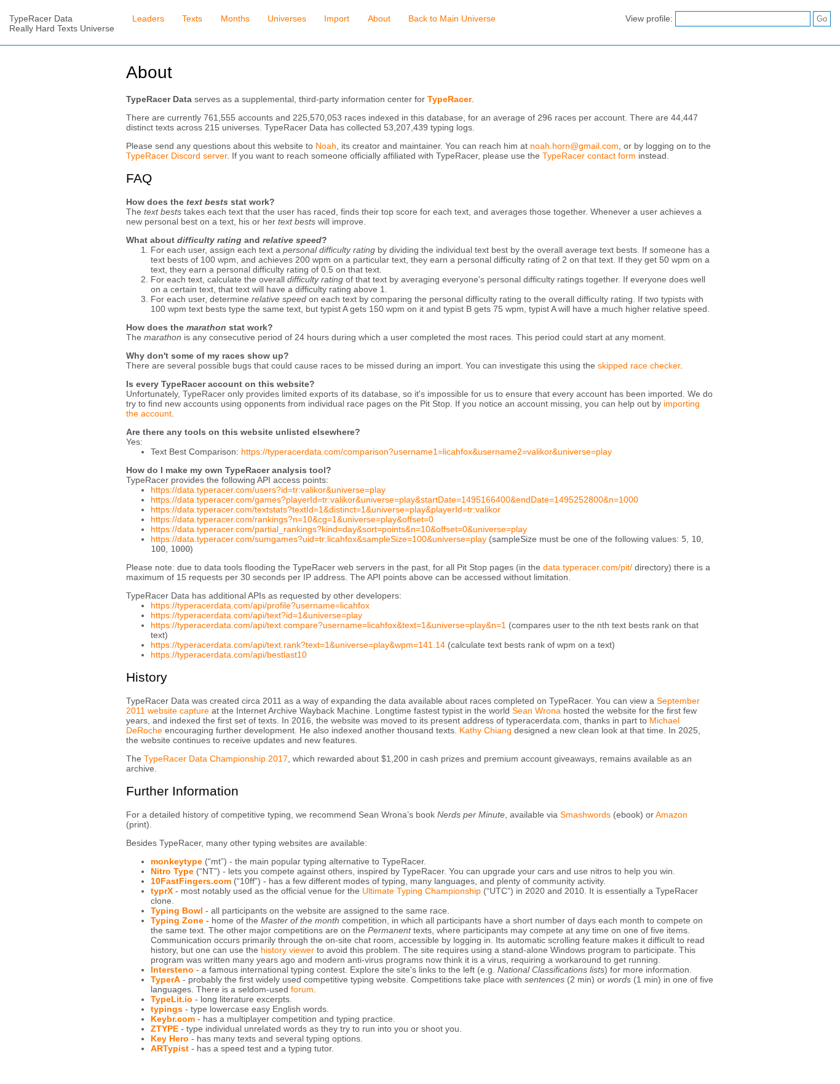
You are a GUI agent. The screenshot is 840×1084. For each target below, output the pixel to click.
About (379, 18)
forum (302, 989)
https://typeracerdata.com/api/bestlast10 (229, 655)
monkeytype (176, 861)
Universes (286, 18)
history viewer (287, 950)
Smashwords (585, 814)
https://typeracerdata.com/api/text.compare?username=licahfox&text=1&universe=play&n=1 (328, 625)
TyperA (165, 979)
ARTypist (170, 1048)
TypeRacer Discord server (176, 156)
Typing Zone (177, 920)
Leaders (148, 18)
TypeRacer (449, 99)
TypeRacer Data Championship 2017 (216, 758)
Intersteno (172, 969)
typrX (162, 891)
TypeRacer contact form (589, 156)
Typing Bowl (177, 910)
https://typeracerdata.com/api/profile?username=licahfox (260, 605)
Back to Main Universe (452, 18)
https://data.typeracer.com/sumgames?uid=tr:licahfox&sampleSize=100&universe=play (318, 539)
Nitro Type (172, 871)
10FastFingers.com (191, 881)
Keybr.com (173, 1019)
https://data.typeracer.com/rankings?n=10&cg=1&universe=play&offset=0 (292, 519)
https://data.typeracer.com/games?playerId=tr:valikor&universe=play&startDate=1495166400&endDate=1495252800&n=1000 (394, 499)
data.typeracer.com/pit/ (587, 567)
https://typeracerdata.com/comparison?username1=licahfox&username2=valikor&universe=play (426, 451)
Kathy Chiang (485, 730)
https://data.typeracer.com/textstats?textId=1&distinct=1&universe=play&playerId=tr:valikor (326, 509)
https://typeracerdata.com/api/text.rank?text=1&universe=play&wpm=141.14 (298, 645)
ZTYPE (164, 1029)
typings (167, 1009)
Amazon (671, 814)
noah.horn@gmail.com (574, 146)
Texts (192, 18)
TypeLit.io (171, 999)
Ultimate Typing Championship (421, 891)
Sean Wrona (536, 710)
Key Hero (170, 1038)
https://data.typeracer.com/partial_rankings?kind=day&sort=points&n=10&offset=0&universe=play (339, 529)
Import (336, 18)
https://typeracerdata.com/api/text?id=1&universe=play (256, 615)
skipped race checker (639, 365)
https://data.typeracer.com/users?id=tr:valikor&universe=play (268, 490)
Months (235, 18)
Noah (325, 146)
